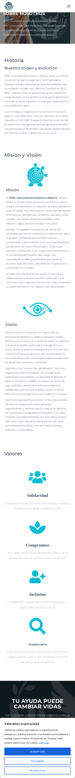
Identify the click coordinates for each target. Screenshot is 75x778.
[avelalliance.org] (10, 6)
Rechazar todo (37, 770)
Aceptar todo (37, 751)
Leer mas (44, 742)
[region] (37, 748)
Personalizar (37, 760)
